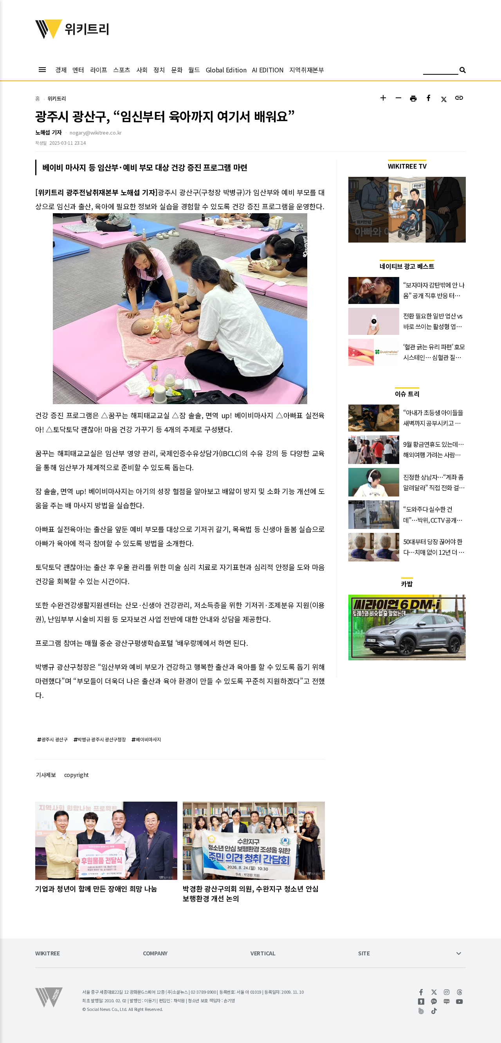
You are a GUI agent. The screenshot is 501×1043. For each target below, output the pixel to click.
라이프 (98, 69)
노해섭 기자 (48, 132)
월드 (194, 69)
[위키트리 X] (434, 992)
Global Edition (226, 69)
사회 (142, 69)
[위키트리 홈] (49, 36)
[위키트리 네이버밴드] (421, 1011)
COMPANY (155, 953)
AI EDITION (267, 69)
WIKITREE (47, 953)
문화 (176, 69)
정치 (159, 69)
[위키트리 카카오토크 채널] (434, 1001)
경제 (61, 69)
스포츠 (121, 69)
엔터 (78, 69)
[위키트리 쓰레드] (459, 992)
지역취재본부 (306, 69)
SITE (364, 953)
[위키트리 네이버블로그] (446, 1001)
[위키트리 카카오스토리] (421, 1001)
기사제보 (46, 775)
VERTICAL (263, 953)
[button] (383, 98)
